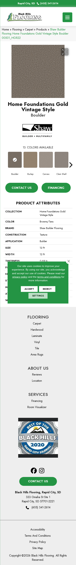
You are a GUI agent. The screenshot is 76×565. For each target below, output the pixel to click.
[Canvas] (46, 160)
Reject (47, 289)
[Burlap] (30, 160)
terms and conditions (49, 276)
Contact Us (22, 188)
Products (41, 29)
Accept (29, 289)
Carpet (29, 29)
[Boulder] (15, 160)
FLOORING (38, 317)
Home (5, 29)
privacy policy (19, 276)
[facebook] (34, 471)
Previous (5, 159)
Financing (56, 188)
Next (70, 159)
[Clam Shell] (61, 160)
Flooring (17, 29)
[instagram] (42, 471)
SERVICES (38, 394)
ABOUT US (38, 368)
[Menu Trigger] (67, 17)
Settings (38, 295)
